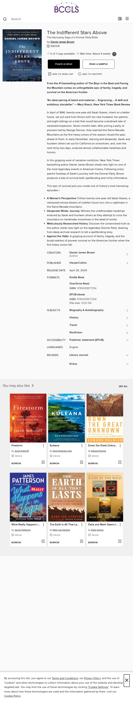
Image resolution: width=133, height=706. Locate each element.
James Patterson (22, 530)
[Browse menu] (127, 18)
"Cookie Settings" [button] (98, 687)
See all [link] (123, 386)
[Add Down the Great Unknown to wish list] (120, 462)
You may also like (17, 386)
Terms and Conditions (65, 678)
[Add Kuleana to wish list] (81, 462)
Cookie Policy (12, 696)
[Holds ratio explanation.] (114, 54)
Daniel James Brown (62, 42)
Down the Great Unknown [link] (103, 445)
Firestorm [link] (16, 445)
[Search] (5, 19)
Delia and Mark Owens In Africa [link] (103, 524)
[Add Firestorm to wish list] (43, 462)
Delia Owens (97, 530)
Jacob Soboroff (21, 451)
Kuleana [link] (54, 445)
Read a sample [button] (98, 64)
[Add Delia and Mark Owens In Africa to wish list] (120, 541)
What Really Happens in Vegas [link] (26, 524)
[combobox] (59, 19)
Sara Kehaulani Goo (62, 451)
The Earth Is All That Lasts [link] (65, 524)
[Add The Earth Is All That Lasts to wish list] (81, 541)
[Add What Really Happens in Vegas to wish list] (43, 541)
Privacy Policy (92, 678)
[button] (64, 64)
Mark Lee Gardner (61, 530)
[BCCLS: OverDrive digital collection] (66, 7)
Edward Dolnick (98, 451)
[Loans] (120, 19)
